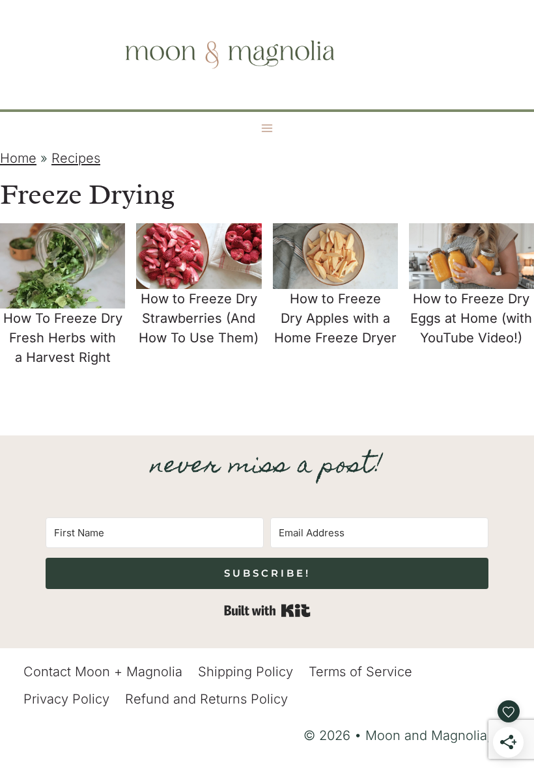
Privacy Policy (66, 699)
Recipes (75, 158)
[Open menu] (267, 128)
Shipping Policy (245, 671)
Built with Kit (267, 610)
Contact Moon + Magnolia (102, 671)
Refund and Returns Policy (206, 699)
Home (18, 158)
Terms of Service (360, 671)
